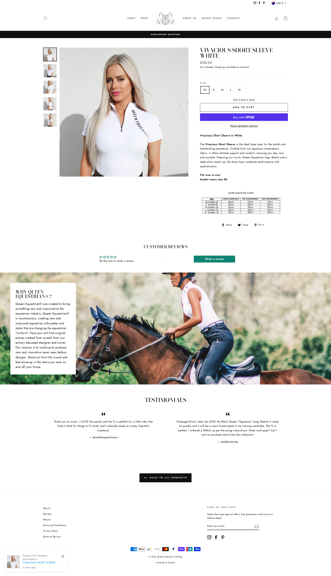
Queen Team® (212, 18)
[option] (165, 34)
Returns (47, 519)
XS (205, 90)
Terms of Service (52, 536)
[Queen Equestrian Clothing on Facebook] (216, 537)
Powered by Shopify (165, 562)
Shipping (220, 67)
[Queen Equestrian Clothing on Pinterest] (223, 537)
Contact (233, 18)
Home (131, 18)
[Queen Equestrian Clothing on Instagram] (209, 537)
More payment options (244, 126)
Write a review (214, 259)
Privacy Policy (50, 531)
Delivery (47, 514)
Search (46, 508)
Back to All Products (168, 477)
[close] (63, 556)
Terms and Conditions (54, 525)
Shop (144, 18)
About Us (190, 18)
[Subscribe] (256, 526)
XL (239, 90)
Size (203, 83)
